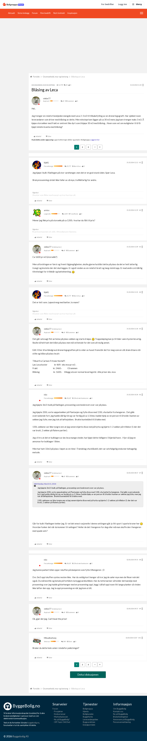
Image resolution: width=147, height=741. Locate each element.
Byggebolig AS (20, 736)
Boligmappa (88, 709)
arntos (46, 210)
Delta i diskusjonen (87, 674)
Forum (35, 13)
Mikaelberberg (50, 638)
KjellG (46, 162)
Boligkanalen (88, 714)
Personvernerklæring (122, 722)
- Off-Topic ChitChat (61, 722)
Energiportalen (89, 725)
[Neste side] (100, 147)
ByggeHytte (88, 717)
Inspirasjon (72, 13)
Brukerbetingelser (120, 717)
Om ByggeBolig (119, 709)
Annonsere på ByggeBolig (124, 719)
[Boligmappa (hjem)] (13, 4)
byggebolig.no (33, 722)
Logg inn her (95, 140)
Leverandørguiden (90, 719)
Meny (139, 4)
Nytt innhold (59, 13)
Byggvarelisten (89, 722)
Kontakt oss (118, 711)
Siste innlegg (23, 13)
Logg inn (122, 4)
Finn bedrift (45, 13)
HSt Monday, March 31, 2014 (45, 484)
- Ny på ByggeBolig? (61, 719)
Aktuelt (11, 13)
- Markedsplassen (60, 717)
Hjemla (86, 711)
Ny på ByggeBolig (120, 714)
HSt (45, 395)
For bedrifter (107, 4)
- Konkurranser (59, 714)
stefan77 (47, 98)
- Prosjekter (58, 711)
